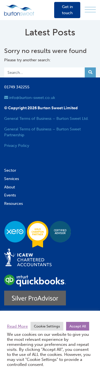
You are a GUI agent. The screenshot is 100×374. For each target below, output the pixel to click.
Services (11, 178)
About (9, 187)
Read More (17, 326)
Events (10, 195)
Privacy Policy (16, 145)
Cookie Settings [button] (47, 326)
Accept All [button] (77, 326)
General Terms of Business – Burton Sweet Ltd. (46, 118)
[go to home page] (19, 9)
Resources (13, 203)
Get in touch (67, 9)
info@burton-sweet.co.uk (31, 97)
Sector (10, 170)
